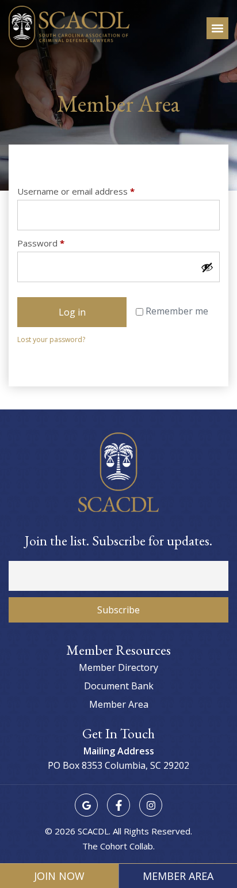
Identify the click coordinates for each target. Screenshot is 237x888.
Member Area (178, 876)
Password (58, 243)
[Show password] (207, 267)
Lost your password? (51, 339)
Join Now (59, 876)
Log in (72, 312)
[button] (217, 28)
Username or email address (93, 191)
